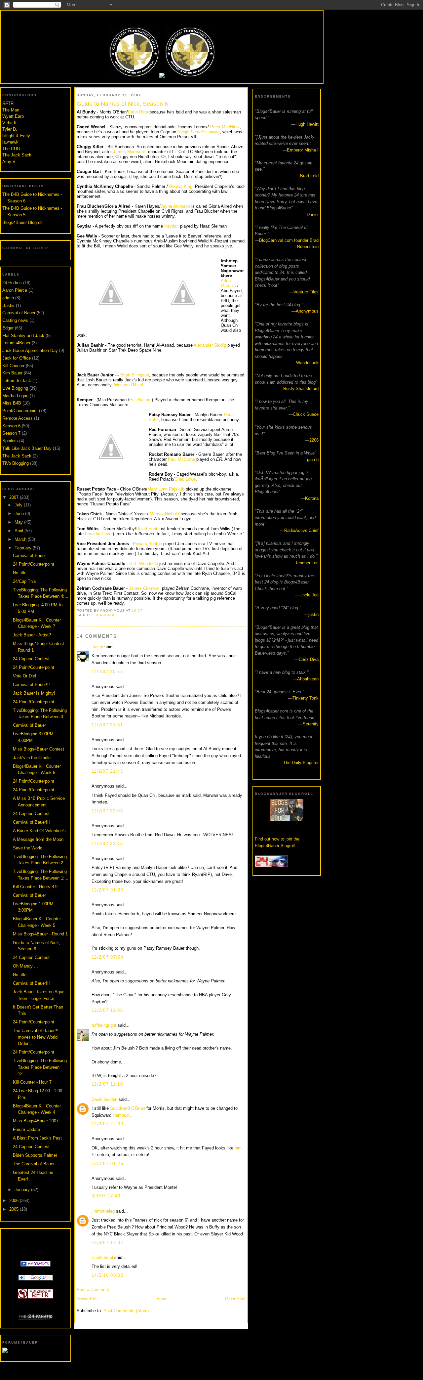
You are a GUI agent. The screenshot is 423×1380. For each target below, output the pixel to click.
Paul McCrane (181, 459)
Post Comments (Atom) (126, 1310)
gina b (313, 459)
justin (313, 614)
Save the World (27, 847)
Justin (97, 646)
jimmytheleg (103, 1211)
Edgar (8, 327)
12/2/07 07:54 (107, 957)
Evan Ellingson (134, 374)
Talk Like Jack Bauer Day (27, 448)
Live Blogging (15, 388)
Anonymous (307, 311)
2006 (14, 1200)
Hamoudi (121, 1115)
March (21, 539)
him (238, 1147)
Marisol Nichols (165, 513)
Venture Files (306, 291)
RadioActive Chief (301, 530)
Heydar (170, 226)
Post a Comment (93, 1289)
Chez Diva (309, 659)
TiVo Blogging (15, 463)
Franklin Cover (99, 533)
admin (8, 297)
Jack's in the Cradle (32, 757)
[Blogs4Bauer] (35, 1265)
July (19, 504)
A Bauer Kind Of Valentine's (39, 830)
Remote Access (17, 418)
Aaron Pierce (14, 290)
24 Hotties (12, 282)
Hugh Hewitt (307, 124)
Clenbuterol (102, 1257)
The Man (10, 110)
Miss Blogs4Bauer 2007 (35, 1120)
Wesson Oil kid (128, 384)
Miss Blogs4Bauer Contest (38, 749)
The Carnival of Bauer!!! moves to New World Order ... (35, 1037)
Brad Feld (309, 175)
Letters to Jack (16, 380)
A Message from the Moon (38, 839)
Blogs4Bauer (161, 17)
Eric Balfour (140, 399)
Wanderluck (307, 362)
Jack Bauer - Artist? (32, 634)
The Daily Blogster (301, 762)
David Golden (104, 1099)
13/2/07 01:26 (107, 1163)
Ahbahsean (308, 678)
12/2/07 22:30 (107, 1123)
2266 (314, 440)
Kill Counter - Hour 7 (32, 1082)
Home (162, 1298)
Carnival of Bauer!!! (31, 684)
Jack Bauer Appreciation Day (30, 350)
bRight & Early (16, 135)
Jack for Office (16, 358)
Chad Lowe (185, 479)
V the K (9, 122)
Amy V (9, 161)
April (19, 530)
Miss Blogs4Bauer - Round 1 (40, 933)
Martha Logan (15, 395)
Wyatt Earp (13, 116)
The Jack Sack (16, 154)
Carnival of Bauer (18, 312)
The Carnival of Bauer (34, 1163)
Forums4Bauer (16, 342)
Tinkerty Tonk (305, 698)
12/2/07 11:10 (107, 1084)
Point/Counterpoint (20, 410)
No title (19, 572)
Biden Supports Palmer (35, 1155)
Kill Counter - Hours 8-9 (35, 886)
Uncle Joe (309, 594)
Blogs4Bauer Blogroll (22, 222)
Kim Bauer (12, 372)
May (19, 522)
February (24, 547)
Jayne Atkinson (175, 206)
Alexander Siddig (210, 345)
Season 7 (11, 433)
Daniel (313, 214)
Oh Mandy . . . (27, 966)
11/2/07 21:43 (107, 771)
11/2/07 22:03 (107, 810)
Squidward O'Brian (127, 1108)
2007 (14, 497)
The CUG (11, 148)
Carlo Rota (138, 111)
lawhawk (10, 142)
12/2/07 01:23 (107, 889)
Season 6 (11, 425)
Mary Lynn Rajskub (165, 489)
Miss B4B (11, 403)
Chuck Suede (306, 414)
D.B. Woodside (143, 563)
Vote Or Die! (24, 675)
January (23, 1189)
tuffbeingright (104, 1025)
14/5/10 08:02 (107, 1275)
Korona (312, 498)
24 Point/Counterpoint (33, 564)
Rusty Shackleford (301, 388)
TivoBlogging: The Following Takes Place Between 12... (40, 1067)
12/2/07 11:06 (107, 1010)
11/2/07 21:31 (107, 724)
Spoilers (10, 440)
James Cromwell (145, 588)
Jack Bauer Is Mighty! (34, 693)
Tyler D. (9, 129)
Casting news (15, 320)
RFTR (8, 103)
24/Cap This (24, 581)
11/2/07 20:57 (107, 671)
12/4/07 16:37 (107, 1242)
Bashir (8, 305)
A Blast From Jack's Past (37, 1138)
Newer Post (88, 1298)
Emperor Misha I (303, 150)
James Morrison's (130, 151)
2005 (14, 1209)
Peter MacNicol (225, 126)
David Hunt (146, 528)
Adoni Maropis (228, 283)
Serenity (311, 723)
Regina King (180, 186)
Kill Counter (13, 365)
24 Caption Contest (31, 658)
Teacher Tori (307, 562)
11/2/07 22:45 (107, 843)
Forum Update (26, 1129)
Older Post (235, 1298)
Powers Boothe (148, 543)
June (20, 513)
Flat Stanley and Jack (23, 335)
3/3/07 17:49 (106, 1195)
